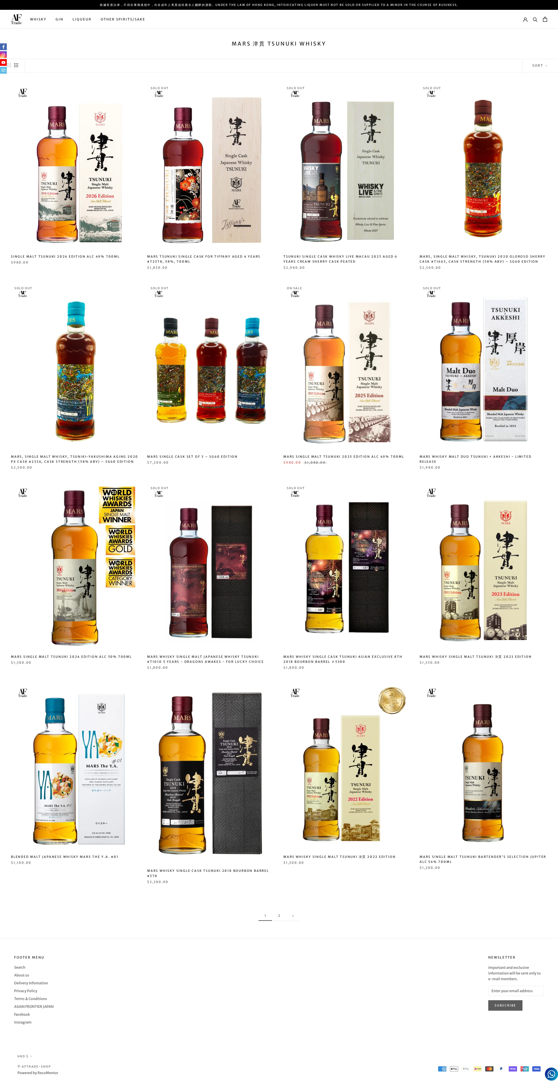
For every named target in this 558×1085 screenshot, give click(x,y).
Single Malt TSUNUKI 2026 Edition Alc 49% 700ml (65, 256)
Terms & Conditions (30, 999)
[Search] (535, 19)
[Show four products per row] (16, 65)
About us (21, 975)
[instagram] (3, 54)
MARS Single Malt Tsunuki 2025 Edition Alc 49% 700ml (343, 457)
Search (19, 967)
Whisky (38, 19)
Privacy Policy (25, 991)
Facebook (22, 1014)
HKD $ (23, 1056)
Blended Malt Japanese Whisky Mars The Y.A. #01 (65, 857)
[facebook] (3, 46)
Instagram (23, 1022)
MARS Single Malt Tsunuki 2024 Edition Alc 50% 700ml (71, 657)
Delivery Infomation (31, 983)
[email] (3, 70)
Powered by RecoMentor (37, 1073)
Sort (538, 65)
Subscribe (505, 1005)
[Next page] (293, 916)
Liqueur (82, 19)
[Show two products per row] (9, 65)
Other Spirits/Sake (123, 19)
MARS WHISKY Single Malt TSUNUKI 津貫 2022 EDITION (339, 857)
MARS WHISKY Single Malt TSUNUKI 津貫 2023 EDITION (476, 657)
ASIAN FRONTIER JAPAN (34, 1006)
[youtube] (3, 62)
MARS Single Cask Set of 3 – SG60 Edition (192, 457)
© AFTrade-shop (34, 1066)
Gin (59, 19)
